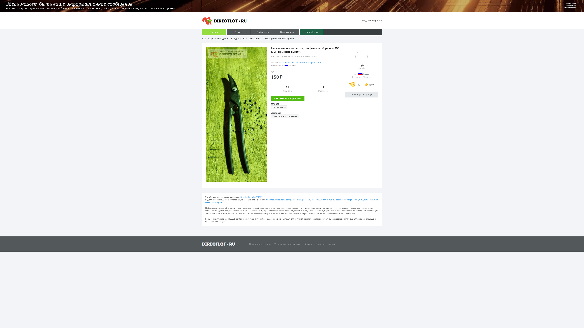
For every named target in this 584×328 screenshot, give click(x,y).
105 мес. (367, 77)
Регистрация (375, 20)
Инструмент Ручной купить (279, 38)
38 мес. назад (311, 56)
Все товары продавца (361, 94)
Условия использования (288, 244)
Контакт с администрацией (320, 244)
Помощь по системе (260, 244)
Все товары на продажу (215, 38)
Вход (364, 20)
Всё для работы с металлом (246, 38)
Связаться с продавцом (287, 98)
